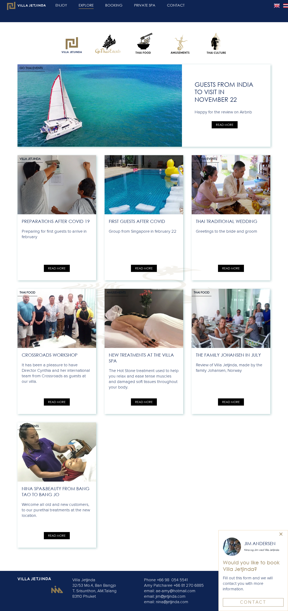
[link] (72, 43)
